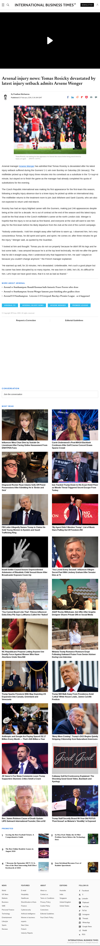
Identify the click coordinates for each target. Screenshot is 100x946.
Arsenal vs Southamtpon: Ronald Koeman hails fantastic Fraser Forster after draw (41, 287)
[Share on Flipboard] (82, 97)
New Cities (25, 925)
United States (64, 906)
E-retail (23, 890)
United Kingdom (65, 902)
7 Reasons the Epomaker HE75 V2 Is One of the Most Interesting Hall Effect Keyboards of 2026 (21, 865)
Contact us (44, 894)
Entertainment (7, 917)
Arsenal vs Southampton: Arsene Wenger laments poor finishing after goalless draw (42, 292)
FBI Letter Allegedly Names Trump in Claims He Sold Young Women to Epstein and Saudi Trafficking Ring (23, 530)
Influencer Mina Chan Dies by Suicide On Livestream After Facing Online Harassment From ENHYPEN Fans (24, 445)
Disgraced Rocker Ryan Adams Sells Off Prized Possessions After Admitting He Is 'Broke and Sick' (23, 487)
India (61, 894)
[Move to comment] (96, 97)
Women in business (28, 917)
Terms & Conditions (47, 898)
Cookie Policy (45, 906)
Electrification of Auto (28, 902)
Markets (5, 898)
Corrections (44, 910)
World (4, 890)
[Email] (91, 97)
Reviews (5, 929)
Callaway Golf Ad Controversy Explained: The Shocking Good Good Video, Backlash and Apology (73, 779)
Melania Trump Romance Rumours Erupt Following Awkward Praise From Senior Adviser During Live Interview (74, 654)
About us (43, 890)
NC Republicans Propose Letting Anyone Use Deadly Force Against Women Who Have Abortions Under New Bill (23, 654)
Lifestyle (5, 921)
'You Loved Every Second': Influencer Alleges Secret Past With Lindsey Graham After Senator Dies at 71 (74, 572)
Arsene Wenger (26, 166)
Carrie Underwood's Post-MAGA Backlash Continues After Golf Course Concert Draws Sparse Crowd (72, 445)
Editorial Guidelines (74, 320)
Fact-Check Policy (46, 917)
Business (5, 902)
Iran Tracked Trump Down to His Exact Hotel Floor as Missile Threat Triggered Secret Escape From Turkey (75, 487)
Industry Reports (27, 933)
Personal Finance (8, 910)
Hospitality (25, 894)
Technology (6, 914)
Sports (4, 925)
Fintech (23, 929)
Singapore (63, 898)
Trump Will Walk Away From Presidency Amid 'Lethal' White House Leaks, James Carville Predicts (73, 696)
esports (23, 921)
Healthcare (25, 898)
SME (3, 906)
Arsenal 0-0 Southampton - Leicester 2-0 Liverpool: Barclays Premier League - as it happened (47, 296)
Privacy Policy (45, 902)
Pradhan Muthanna (21, 94)
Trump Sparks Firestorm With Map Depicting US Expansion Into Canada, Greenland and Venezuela (24, 696)
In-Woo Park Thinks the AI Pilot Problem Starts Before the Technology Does (70, 837)
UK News (5, 894)
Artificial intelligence (28, 914)
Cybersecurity (26, 910)
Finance (24, 906)
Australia (63, 890)
